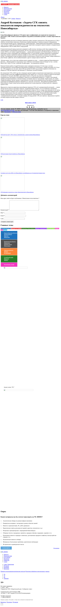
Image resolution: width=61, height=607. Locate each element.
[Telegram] (32, 107)
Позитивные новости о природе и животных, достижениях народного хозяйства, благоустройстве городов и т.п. (29, 536)
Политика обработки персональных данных (37, 571)
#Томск (6, 251)
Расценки (6, 567)
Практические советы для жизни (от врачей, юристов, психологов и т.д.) (22, 528)
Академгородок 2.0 (6, 228)
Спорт (5, 14)
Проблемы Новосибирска (28, 228)
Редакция (6, 566)
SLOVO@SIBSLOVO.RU (8, 110)
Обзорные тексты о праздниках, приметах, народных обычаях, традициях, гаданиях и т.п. (27, 533)
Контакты (6, 568)
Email (3, 215)
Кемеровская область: (10, 241)
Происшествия (8, 8)
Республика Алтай (9, 264)
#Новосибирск (8, 234)
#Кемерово (7, 243)
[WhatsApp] (34, 107)
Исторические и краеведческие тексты (13, 544)
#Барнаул (6, 258)
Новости (6, 7)
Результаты (56, 548)
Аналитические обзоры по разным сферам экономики (17, 521)
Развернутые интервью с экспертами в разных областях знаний (20, 523)
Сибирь (13, 18)
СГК (2, 100)
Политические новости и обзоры (12, 539)
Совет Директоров (9, 564)
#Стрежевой (7, 253)
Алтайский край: (8, 257)
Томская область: (8, 250)
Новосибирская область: (10, 233)
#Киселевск (7, 246)
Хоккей (5, 230)
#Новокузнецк (8, 244)
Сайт (2, 218)
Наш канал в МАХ (30, 102)
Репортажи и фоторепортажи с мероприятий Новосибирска (19, 530)
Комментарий (5, 210)
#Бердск (6, 236)
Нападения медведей (14, 4)
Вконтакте (7, 111)
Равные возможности (41, 228)
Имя (2, 212)
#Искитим (7, 237)
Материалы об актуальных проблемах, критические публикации (20, 542)
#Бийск (6, 260)
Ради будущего (51, 228)
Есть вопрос (7, 10)
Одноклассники (16, 111)
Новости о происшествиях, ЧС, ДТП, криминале (16, 525)
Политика (6, 11)
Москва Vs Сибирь (16, 228)
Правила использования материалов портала (13, 571)
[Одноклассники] (29, 107)
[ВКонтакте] (27, 107)
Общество (6, 13)
